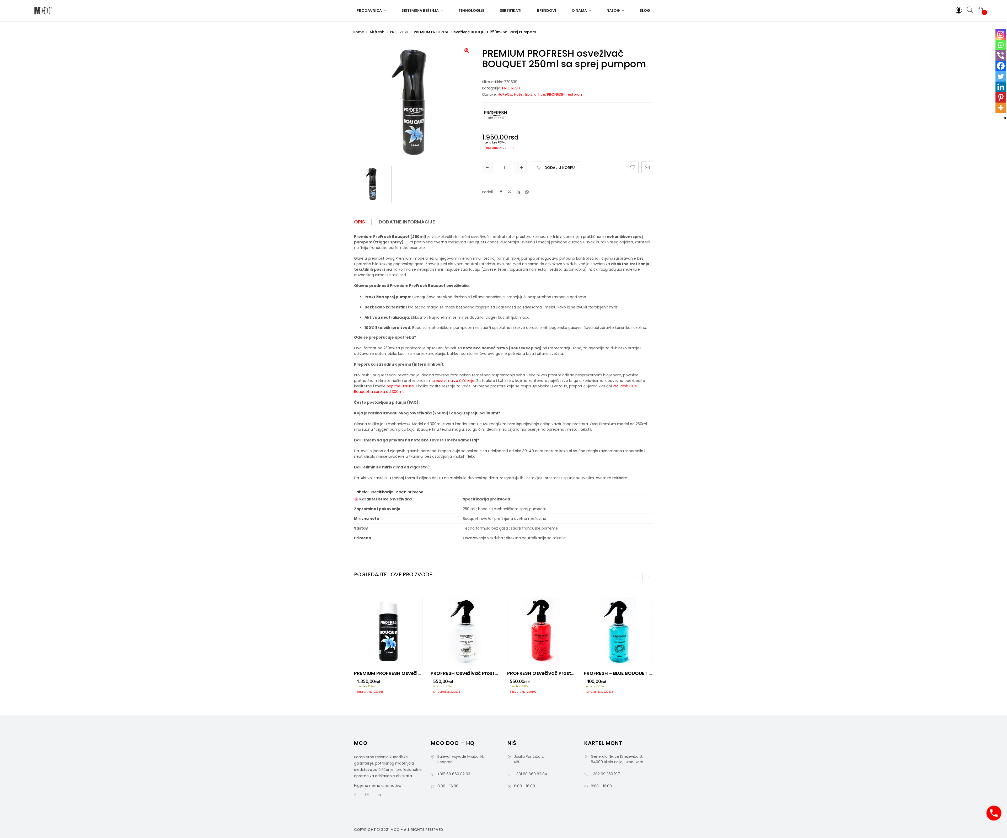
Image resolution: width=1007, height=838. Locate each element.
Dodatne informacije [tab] (407, 222)
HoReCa (505, 94)
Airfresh (376, 32)
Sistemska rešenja (420, 10)
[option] (388, 647)
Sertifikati (510, 10)
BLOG (645, 10)
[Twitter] (1000, 76)
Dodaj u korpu (559, 167)
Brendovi (546, 10)
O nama (579, 10)
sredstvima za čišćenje (453, 380)
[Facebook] (1000, 66)
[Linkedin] (1000, 87)
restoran (574, 94)
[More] (1000, 108)
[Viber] (1000, 55)
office (539, 94)
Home (358, 32)
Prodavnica (369, 10)
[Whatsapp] (1000, 45)
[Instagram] (1000, 34)
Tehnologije (471, 10)
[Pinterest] (1000, 97)
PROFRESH (399, 32)
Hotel (518, 94)
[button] (467, 50)
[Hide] (1005, 118)
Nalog (613, 10)
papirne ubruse (400, 386)
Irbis (528, 94)
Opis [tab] (359, 222)
